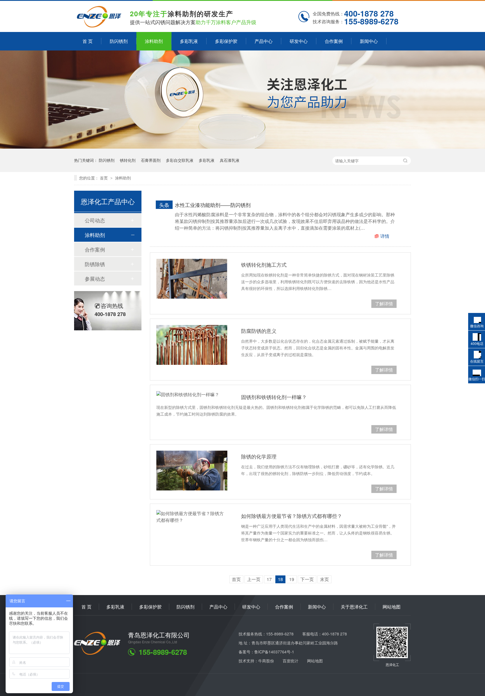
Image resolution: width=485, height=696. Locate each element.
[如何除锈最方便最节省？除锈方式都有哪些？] (191, 517)
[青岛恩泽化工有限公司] (97, 653)
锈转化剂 (128, 160)
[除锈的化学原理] (191, 470)
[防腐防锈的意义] (191, 345)
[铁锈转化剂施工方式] (191, 279)
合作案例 (334, 41)
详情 (384, 236)
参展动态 (95, 278)
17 (269, 579)
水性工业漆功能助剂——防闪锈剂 (213, 204)
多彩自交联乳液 (179, 160)
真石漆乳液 (229, 160)
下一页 (307, 579)
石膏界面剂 (151, 160)
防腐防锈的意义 (258, 330)
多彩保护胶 (226, 41)
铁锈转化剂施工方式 (264, 264)
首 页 (88, 41)
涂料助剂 (154, 41)
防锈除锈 (95, 264)
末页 (324, 579)
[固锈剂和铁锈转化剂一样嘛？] (191, 394)
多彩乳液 (189, 41)
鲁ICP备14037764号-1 (274, 651)
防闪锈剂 (119, 41)
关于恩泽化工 (354, 606)
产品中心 (264, 41)
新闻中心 (369, 41)
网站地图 (392, 606)
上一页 (253, 579)
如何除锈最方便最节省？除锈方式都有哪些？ (291, 515)
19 (291, 579)
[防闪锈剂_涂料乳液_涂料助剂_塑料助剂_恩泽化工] (99, 25)
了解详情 (384, 303)
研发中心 (299, 41)
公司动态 (95, 220)
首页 (104, 178)
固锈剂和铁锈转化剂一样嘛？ (274, 396)
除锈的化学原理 (258, 456)
